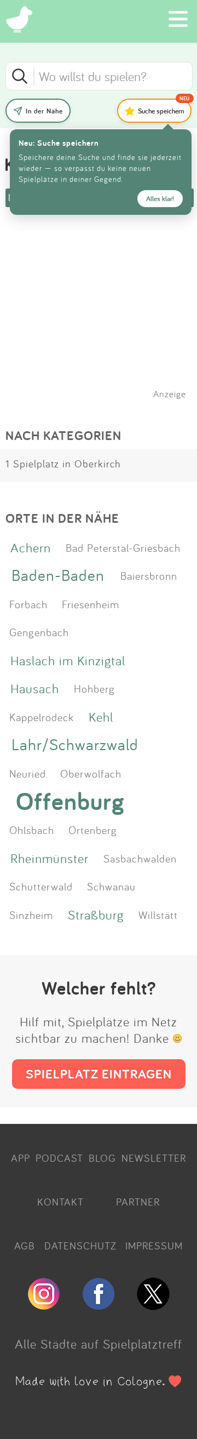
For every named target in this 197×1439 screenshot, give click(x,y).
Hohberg (94, 688)
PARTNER (138, 1201)
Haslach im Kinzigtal (67, 660)
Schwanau (111, 886)
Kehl (101, 717)
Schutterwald (41, 886)
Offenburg (70, 801)
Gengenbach (39, 632)
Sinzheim (31, 914)
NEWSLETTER (153, 1157)
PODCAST (59, 1157)
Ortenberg (92, 830)
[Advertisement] (104, 317)
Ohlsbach (31, 830)
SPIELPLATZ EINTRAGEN (99, 1073)
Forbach (28, 604)
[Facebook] (98, 1305)
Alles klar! (160, 198)
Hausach (34, 688)
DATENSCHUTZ (80, 1245)
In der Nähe (44, 111)
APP (20, 1157)
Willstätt (158, 914)
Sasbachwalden (140, 858)
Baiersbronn (148, 575)
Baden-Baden (58, 575)
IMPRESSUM (154, 1245)
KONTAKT (60, 1201)
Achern (30, 547)
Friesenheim (90, 604)
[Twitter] (153, 1305)
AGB (24, 1245)
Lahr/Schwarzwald (74, 744)
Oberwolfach (90, 773)
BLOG (102, 1157)
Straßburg (96, 914)
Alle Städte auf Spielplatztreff (98, 1343)
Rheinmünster (49, 858)
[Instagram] (43, 1305)
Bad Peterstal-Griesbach (123, 547)
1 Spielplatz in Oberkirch (63, 463)
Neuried (27, 773)
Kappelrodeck (41, 717)
